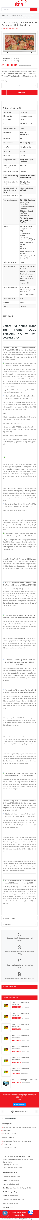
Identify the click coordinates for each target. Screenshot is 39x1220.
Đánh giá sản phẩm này (10, 28)
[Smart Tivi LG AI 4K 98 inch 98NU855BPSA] (6, 1005)
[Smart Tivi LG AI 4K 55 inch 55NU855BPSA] (6, 1050)
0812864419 (20, 1097)
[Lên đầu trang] (35, 1214)
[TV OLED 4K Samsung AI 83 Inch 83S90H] (6, 1083)
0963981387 (8, 1144)
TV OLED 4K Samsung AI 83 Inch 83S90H (25, 1080)
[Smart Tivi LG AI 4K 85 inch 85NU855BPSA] (6, 1016)
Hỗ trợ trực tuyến (19, 1104)
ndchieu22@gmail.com (14, 1167)
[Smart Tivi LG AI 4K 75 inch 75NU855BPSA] (6, 1027)
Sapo (23, 1215)
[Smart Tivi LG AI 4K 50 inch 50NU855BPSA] (6, 1061)
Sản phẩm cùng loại (11, 998)
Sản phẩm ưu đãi (9, 987)
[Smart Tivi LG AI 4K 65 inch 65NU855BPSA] (6, 1039)
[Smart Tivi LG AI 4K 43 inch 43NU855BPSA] (6, 1072)
